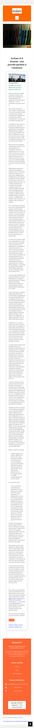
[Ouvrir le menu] (17, 18)
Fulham (16, 625)
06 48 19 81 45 (18, 687)
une (21, 627)
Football (11, 620)
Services (17, 666)
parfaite (17, 627)
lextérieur (11, 627)
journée (20, 625)
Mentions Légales (17, 673)
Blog (17, 670)
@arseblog (20, 598)
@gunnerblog (12, 598)
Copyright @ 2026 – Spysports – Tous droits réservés (17, 705)
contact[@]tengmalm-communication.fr (18, 684)
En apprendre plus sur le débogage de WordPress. (16, 721)
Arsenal (11, 625)
